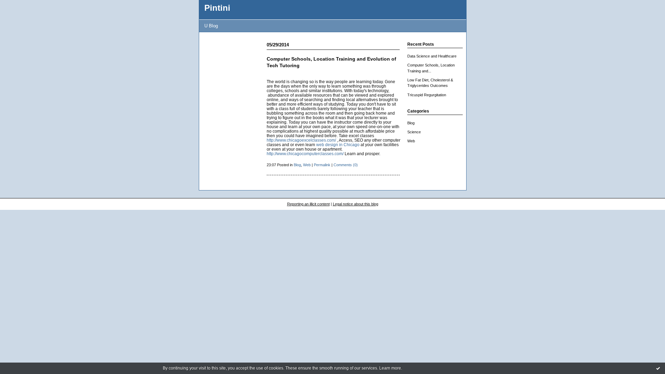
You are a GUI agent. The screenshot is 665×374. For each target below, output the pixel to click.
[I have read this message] (658, 368)
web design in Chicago (338, 144)
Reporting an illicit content (308, 204)
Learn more (390, 368)
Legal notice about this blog (355, 204)
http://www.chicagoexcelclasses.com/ (301, 140)
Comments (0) (346, 165)
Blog (411, 123)
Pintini (217, 7)
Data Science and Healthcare (431, 56)
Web (411, 141)
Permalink (322, 165)
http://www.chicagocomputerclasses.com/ (305, 153)
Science (414, 132)
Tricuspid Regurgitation (426, 95)
